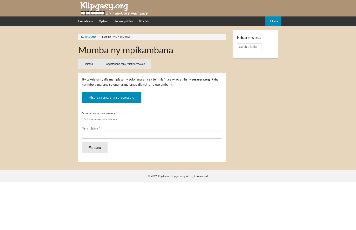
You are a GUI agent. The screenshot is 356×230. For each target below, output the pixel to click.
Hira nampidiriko (123, 21)
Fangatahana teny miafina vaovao (125, 64)
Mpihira (103, 21)
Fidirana (273, 21)
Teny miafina (91, 128)
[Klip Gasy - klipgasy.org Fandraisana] (114, 8)
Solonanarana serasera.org (99, 113)
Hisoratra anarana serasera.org (111, 97)
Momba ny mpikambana (116, 37)
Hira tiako (144, 21)
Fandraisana (85, 21)
